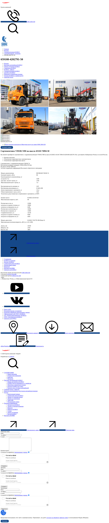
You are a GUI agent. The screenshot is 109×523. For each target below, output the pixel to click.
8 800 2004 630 (31, 21)
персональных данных (21, 452)
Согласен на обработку (14, 452)
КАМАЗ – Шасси (9, 69)
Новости (10, 408)
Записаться (4, 509)
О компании (7, 259)
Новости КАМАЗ (12, 409)
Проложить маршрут (33, 333)
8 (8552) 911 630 (16, 275)
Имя (2, 433)
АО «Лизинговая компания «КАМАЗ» (15, 315)
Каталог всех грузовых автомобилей (18, 388)
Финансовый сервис (10, 265)
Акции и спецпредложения (15, 406)
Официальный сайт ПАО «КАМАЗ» (14, 314)
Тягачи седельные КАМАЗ (12, 66)
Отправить (4, 466)
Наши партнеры (12, 374)
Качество (10, 377)
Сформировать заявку (33, 243)
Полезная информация (10, 403)
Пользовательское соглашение (13, 311)
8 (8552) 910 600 (11, 274)
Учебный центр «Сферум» (12, 389)
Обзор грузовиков (12, 412)
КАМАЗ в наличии (9, 260)
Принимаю (4, 521)
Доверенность (40, 346)
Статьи (9, 411)
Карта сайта (7, 309)
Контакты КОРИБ (9, 268)
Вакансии (7, 266)
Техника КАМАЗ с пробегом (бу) (13, 75)
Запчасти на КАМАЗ (10, 269)
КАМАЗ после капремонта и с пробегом (19, 383)
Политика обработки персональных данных (17, 312)
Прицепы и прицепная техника (13, 74)
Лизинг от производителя (14, 397)
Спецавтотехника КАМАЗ (12, 71)
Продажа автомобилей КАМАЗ (13, 380)
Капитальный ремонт (13, 394)
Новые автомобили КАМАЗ (15, 382)
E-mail (3, 437)
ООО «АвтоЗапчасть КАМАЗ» (13, 317)
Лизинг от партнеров (13, 398)
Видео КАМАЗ (11, 414)
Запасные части (8, 77)
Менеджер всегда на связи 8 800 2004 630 (33, 144)
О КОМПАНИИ (9, 372)
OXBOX (11, 356)
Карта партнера (69, 333)
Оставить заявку (7, 147)
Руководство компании (14, 375)
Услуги (6, 392)
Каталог (6, 63)
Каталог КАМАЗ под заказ (15, 386)
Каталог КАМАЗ (9, 262)
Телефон (3, 435)
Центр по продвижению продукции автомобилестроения (20, 391)
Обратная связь (31, 256)
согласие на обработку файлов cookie (57, 517)
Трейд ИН (10, 400)
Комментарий (5, 450)
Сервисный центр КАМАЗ (12, 263)
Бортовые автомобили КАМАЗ (13, 65)
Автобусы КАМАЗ (9, 72)
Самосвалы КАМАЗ (10, 68)
